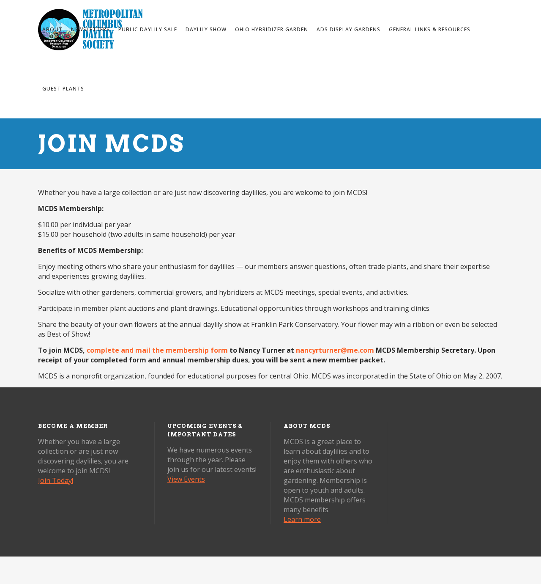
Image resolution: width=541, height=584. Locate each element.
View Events (186, 479)
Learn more (302, 519)
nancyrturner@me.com (335, 350)
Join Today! (55, 480)
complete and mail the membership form (157, 350)
